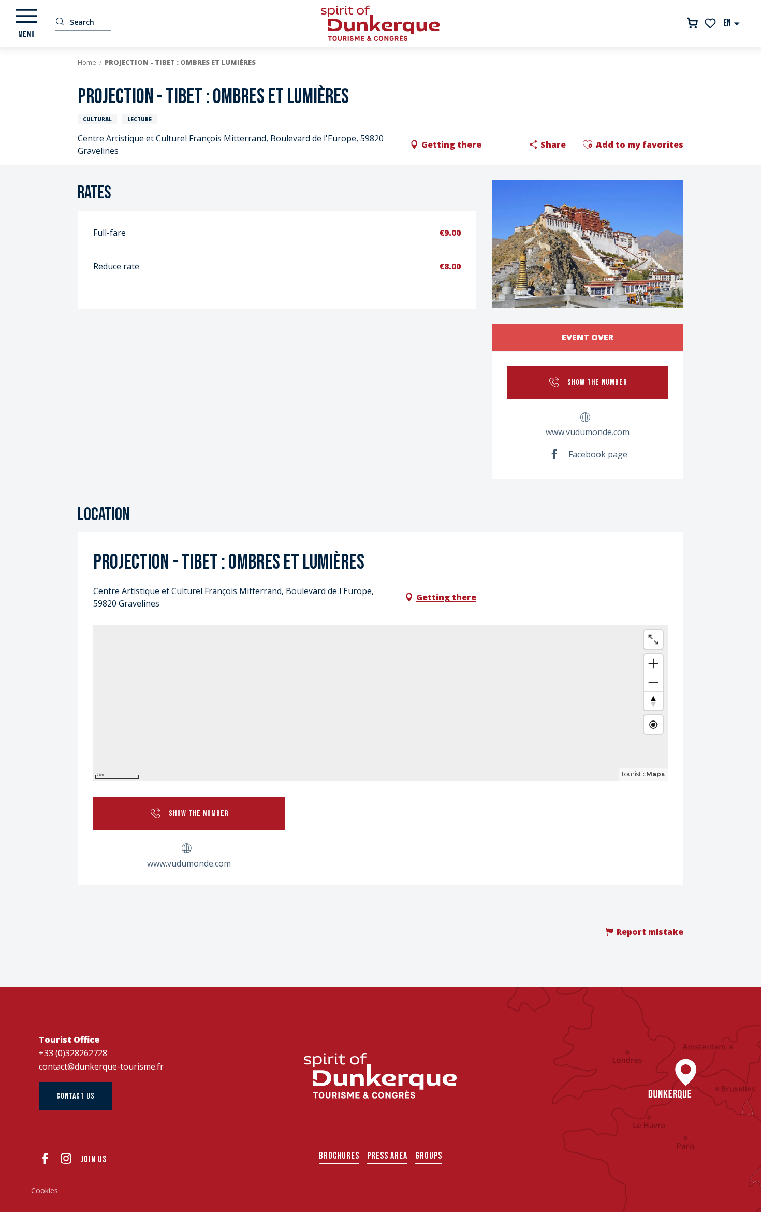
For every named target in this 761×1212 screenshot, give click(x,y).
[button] (731, 23)
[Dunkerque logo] (380, 1076)
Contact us (75, 1096)
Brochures (339, 1155)
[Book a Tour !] (692, 23)
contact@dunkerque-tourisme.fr (101, 1066)
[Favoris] (711, 23)
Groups (428, 1155)
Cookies (44, 1190)
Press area (387, 1155)
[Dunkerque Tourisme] (380, 23)
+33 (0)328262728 (73, 1053)
